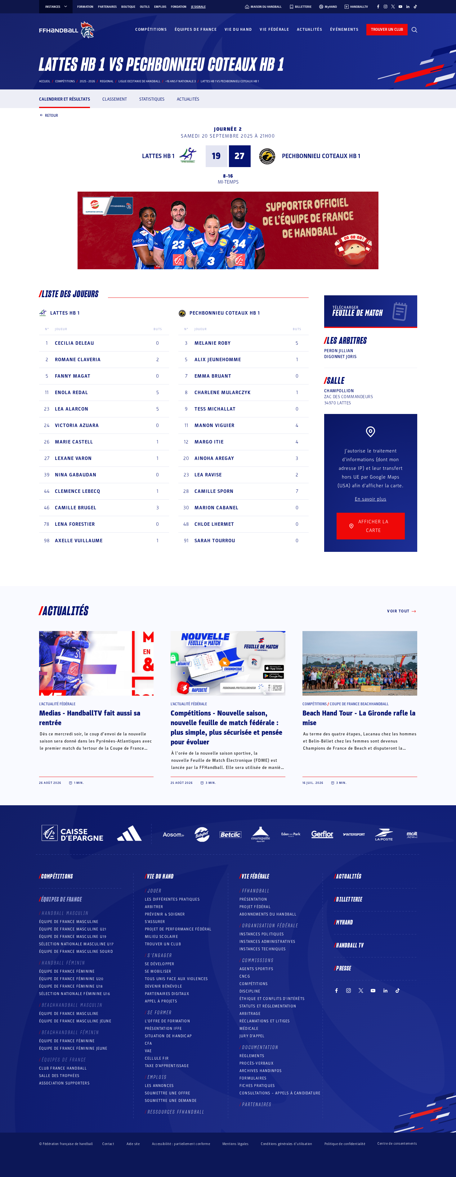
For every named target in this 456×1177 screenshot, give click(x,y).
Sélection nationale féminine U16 (74, 994)
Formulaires (252, 1078)
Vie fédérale (274, 29)
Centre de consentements (397, 1144)
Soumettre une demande (171, 1100)
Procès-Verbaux (256, 1063)
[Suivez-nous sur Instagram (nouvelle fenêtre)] (385, 6)
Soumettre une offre (167, 1093)
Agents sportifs (256, 969)
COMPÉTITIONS (253, 984)
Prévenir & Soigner (165, 914)
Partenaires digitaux (167, 994)
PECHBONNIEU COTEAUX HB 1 (321, 156)
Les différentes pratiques (172, 899)
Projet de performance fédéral (178, 929)
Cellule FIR (157, 1058)
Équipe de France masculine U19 (73, 936)
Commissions (258, 960)
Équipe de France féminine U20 (71, 979)
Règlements (251, 1056)
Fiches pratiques (257, 1086)
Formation (85, 7)
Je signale (198, 7)
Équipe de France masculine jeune (75, 1021)
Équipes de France (196, 29)
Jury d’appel (252, 1036)
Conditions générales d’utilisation (286, 1144)
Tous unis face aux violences (176, 979)
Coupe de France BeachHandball (359, 704)
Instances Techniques (262, 949)
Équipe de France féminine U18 (71, 986)
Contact (108, 1144)
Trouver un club (163, 944)
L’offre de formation (167, 1021)
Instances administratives (267, 941)
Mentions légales (235, 1144)
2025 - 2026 (87, 81)
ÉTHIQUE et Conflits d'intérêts (272, 999)
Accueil (44, 81)
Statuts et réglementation (267, 1006)
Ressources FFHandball (176, 1112)
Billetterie (349, 900)
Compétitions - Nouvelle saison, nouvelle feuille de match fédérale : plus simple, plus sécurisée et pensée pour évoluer (226, 728)
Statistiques (151, 99)
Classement (114, 99)
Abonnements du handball (268, 914)
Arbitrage (250, 1013)
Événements (344, 29)
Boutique (128, 7)
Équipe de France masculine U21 (73, 929)
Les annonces (159, 1086)
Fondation (178, 7)
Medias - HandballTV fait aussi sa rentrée (89, 718)
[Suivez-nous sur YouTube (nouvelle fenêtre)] (400, 6)
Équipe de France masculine (69, 922)
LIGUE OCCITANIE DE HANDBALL (139, 81)
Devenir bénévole (163, 986)
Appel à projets (161, 1001)
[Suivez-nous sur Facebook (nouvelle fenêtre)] (378, 6)
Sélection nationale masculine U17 (76, 944)
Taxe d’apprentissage (167, 1066)
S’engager (160, 955)
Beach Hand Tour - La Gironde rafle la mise (358, 718)
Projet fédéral (255, 907)
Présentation (253, 899)
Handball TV (350, 946)
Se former (160, 1012)
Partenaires (107, 7)
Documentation (260, 1047)
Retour (51, 115)
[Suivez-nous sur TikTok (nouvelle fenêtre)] (415, 6)
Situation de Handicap (168, 1036)
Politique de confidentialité (344, 1144)
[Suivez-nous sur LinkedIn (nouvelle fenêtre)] (408, 6)
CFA (148, 1043)
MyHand (344, 923)
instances (52, 7)
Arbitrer (154, 907)
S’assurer (155, 922)
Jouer (155, 890)
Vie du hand (238, 29)
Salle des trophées (59, 1076)
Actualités (309, 29)
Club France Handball (63, 1068)
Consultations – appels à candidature (279, 1093)
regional (107, 81)
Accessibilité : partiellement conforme (181, 1144)
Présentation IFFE (163, 1028)
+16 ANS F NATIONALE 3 (180, 81)
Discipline (249, 991)
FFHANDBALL (256, 890)
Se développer (160, 964)
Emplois (160, 7)
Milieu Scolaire (161, 936)
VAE (148, 1051)
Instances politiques (261, 934)
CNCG (244, 976)
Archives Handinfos (260, 1071)
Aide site (133, 1144)
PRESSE (343, 969)
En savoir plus (371, 499)
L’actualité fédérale (57, 704)
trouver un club (387, 29)
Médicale (249, 1028)
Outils (145, 7)
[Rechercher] (414, 30)
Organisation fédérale (270, 925)
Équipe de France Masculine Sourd (76, 951)
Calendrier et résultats (64, 99)
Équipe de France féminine (67, 971)
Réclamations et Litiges (264, 1021)
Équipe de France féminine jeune (73, 1048)
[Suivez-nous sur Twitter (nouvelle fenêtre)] (393, 6)
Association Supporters (64, 1083)
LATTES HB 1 (158, 156)
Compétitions (151, 29)
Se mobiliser (158, 971)
